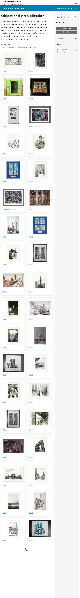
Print (4, 71)
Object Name (22, 47)
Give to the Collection (66, 8)
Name (58, 44)
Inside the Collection (14, 8)
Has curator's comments (61, 51)
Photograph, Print (36, 126)
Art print (66, 28)
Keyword (59, 38)
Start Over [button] (66, 32)
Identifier (32, 47)
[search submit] (75, 17)
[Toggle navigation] (76, 3)
